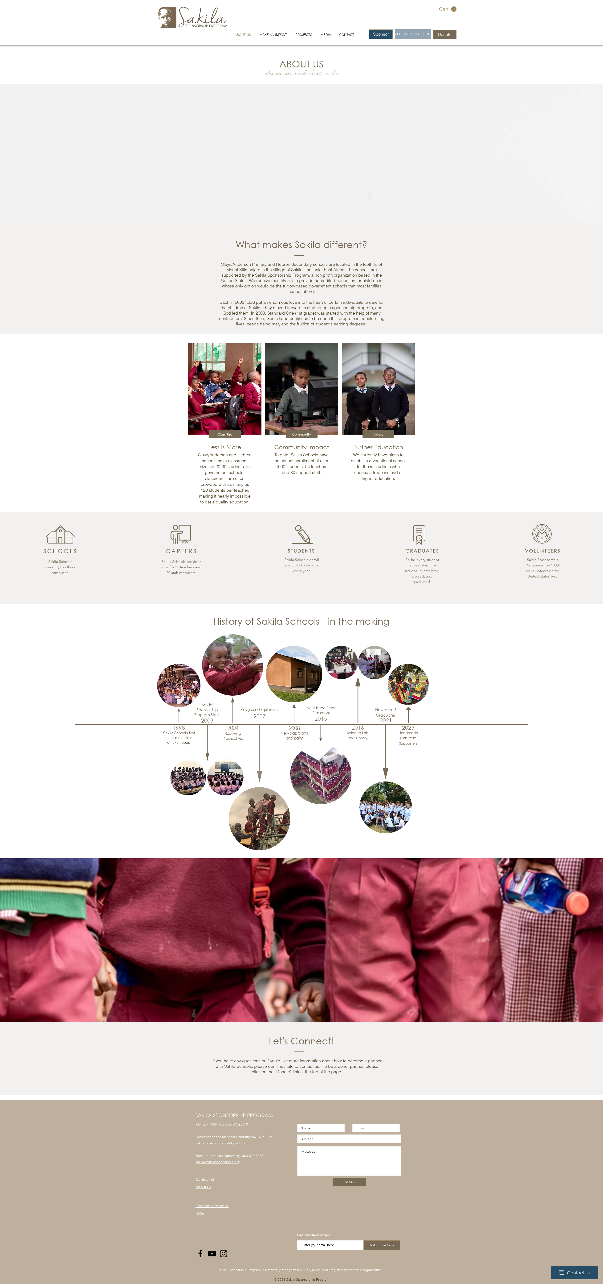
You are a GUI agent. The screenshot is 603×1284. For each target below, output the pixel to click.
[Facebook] (200, 1254)
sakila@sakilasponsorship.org (218, 1162)
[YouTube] (212, 1254)
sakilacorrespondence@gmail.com (222, 1143)
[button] (447, 9)
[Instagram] (223, 1254)
